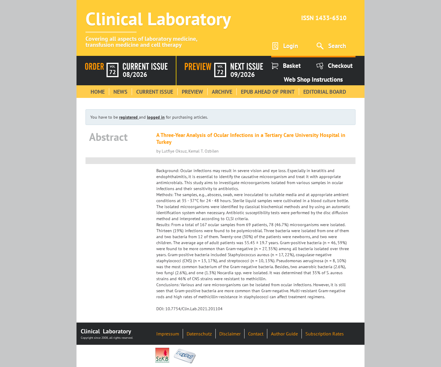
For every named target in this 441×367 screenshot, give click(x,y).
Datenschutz (199, 334)
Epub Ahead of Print (268, 91)
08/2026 (135, 74)
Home (98, 91)
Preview (192, 91)
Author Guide (284, 334)
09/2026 (242, 74)
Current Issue (154, 91)
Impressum (167, 334)
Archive (222, 91)
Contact (255, 334)
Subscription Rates (324, 334)
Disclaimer (230, 334)
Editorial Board (324, 91)
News (120, 91)
